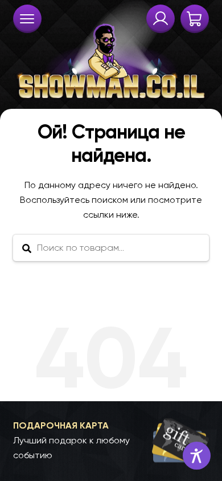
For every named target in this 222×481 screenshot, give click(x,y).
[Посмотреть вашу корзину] (194, 19)
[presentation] (27, 19)
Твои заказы (160, 19)
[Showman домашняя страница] (111, 51)
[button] (111, 440)
